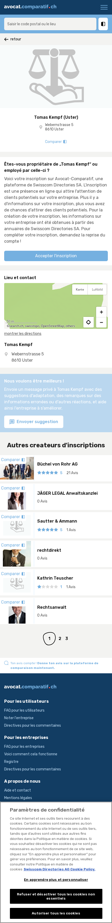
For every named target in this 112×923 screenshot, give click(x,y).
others (70, 326)
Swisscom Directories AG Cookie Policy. (59, 869)
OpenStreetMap (52, 326)
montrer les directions (22, 333)
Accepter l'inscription (56, 255)
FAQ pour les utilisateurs (24, 710)
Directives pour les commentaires (32, 725)
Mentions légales (18, 798)
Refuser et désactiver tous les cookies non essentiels (56, 896)
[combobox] (50, 24)
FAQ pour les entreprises (24, 746)
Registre (11, 761)
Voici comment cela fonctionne (30, 754)
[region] (56, 306)
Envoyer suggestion (37, 421)
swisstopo (32, 326)
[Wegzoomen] (101, 322)
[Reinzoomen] (101, 312)
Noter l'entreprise (19, 718)
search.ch (16, 326)
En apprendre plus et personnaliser (56, 880)
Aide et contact (17, 790)
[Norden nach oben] (101, 302)
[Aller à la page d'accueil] (32, 7)
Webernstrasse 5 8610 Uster (59, 127)
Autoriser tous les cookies (56, 913)
